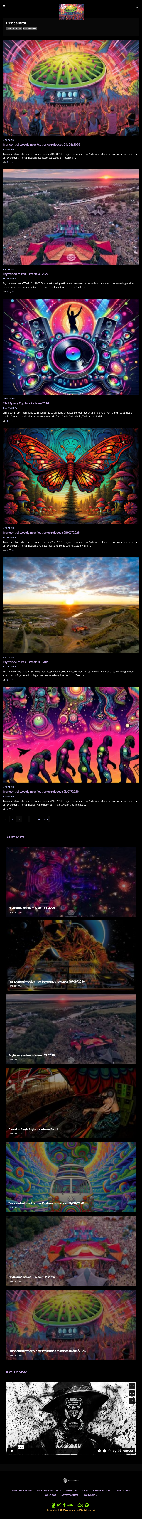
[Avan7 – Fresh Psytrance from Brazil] (71, 1103)
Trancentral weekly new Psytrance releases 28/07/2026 (41, 533)
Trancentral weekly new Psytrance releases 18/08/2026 (46, 981)
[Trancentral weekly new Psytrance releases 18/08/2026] (71, 955)
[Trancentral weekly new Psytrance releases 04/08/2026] (71, 88)
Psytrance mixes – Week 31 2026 (25, 274)
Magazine (8, 140)
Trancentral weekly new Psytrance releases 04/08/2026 (41, 144)
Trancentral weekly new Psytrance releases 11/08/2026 (46, 1203)
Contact (50, 1494)
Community (90, 1494)
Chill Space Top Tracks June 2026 (26, 403)
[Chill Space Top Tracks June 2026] (71, 347)
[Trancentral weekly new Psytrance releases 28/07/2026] (71, 476)
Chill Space (9, 399)
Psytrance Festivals (49, 1490)
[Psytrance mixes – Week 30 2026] (71, 605)
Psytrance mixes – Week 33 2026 (31, 1055)
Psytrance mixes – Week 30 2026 (26, 662)
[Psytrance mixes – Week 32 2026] (71, 1251)
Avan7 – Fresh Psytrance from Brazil (33, 1129)
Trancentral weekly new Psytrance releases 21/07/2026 (41, 791)
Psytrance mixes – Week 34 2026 (31, 908)
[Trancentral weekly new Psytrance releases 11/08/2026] (71, 1177)
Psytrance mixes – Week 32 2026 (31, 1277)
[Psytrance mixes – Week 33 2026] (71, 1029)
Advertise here (69, 1494)
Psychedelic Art (102, 1490)
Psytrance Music (22, 1490)
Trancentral (10, 149)
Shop (85, 1490)
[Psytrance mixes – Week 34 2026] (71, 882)
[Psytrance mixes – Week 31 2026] (71, 217)
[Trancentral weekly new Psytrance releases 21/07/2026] (71, 735)
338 (46, 819)
